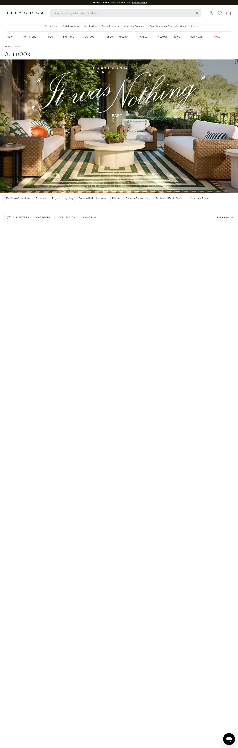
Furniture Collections (18, 198)
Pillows (116, 198)
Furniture (41, 198)
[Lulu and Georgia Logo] (26, 13)
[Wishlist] (219, 13)
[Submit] (197, 13)
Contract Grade (200, 198)
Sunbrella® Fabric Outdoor (170, 198)
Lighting (68, 198)
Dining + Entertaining (138, 198)
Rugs (55, 198)
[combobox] (125, 13)
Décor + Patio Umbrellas (92, 198)
